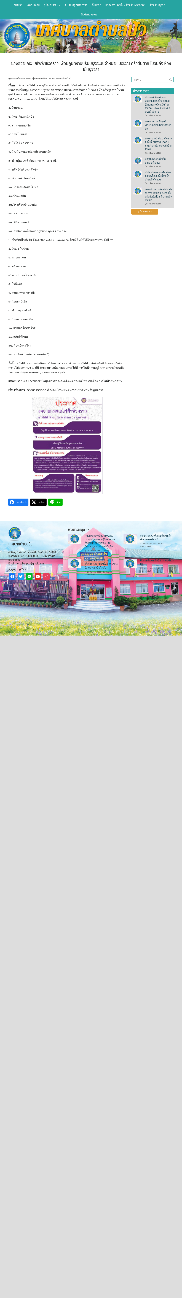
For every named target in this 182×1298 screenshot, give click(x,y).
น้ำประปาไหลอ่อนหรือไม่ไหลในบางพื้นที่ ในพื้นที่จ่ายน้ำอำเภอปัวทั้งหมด (158, 176)
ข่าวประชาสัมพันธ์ (61, 78)
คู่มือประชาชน (51, 4)
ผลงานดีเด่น (33, 4)
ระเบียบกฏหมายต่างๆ (76, 4)
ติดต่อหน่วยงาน (89, 14)
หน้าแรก (18, 4)
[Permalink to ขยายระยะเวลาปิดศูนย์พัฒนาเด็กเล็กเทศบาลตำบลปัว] (138, 122)
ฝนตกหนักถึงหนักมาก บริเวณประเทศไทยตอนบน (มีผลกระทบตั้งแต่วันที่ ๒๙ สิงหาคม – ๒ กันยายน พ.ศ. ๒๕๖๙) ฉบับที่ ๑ (158, 104)
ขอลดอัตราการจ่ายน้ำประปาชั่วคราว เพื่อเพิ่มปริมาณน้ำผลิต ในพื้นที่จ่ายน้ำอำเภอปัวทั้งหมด (158, 194)
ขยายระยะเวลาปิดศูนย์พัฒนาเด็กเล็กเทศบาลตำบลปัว (158, 125)
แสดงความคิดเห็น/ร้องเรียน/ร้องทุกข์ (125, 4)
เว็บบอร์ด (96, 4)
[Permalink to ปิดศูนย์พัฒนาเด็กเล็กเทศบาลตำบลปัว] (138, 160)
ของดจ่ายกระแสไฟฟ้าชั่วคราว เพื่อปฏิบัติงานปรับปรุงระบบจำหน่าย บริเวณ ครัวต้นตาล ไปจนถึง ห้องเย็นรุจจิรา (91, 66)
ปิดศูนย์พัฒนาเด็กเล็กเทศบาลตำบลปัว (155, 160)
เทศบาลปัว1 (41, 78)
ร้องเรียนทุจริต (157, 4)
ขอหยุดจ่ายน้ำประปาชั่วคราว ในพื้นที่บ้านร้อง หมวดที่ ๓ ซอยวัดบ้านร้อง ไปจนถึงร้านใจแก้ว (158, 144)
